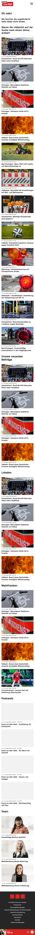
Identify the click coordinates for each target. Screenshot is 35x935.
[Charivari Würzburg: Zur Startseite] (7, 3)
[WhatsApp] (23, 896)
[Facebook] (12, 896)
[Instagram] (17, 896)
